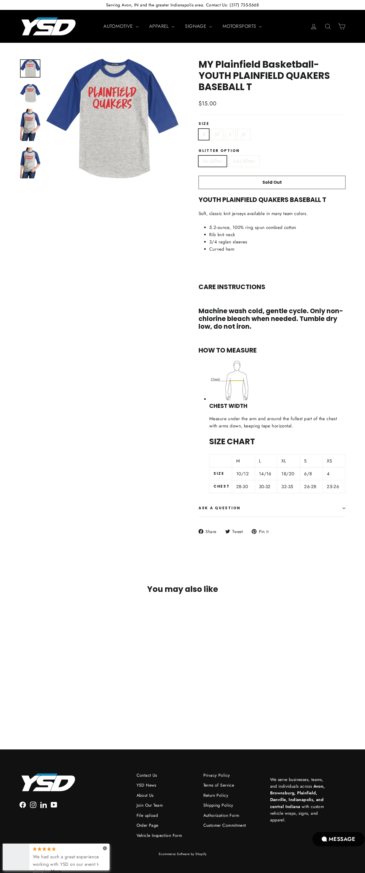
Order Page (147, 825)
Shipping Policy (218, 805)
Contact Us (147, 775)
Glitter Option (219, 151)
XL (244, 134)
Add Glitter (244, 161)
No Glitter (213, 161)
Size (204, 124)
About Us (145, 795)
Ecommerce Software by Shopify (182, 854)
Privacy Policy (216, 775)
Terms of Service (218, 785)
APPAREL (159, 26)
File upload (147, 815)
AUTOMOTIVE (118, 26)
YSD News (146, 785)
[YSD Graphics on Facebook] (23, 804)
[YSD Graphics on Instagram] (33, 804)
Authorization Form (221, 815)
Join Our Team (150, 805)
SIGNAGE (196, 26)
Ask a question (219, 508)
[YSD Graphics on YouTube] (54, 804)
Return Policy (215, 795)
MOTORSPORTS (240, 26)
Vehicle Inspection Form (159, 835)
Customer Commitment (224, 825)
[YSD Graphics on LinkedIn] (43, 804)
